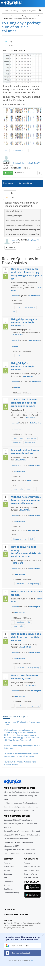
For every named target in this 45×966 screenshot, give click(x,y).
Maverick (17, 429)
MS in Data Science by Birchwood (16, 838)
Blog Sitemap (9, 889)
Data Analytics (18, 163)
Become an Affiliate (31, 870)
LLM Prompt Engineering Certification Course (20, 803)
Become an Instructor (32, 866)
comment (20, 173)
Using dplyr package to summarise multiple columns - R (24, 322)
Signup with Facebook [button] (20, 953)
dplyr (19, 307)
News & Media (9, 866)
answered (14, 240)
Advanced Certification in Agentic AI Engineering (21, 792)
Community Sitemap (11, 893)
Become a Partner (31, 874)
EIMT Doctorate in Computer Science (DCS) (19, 853)
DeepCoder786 (33, 240)
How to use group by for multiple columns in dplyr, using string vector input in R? (26, 273)
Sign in (33, 960)
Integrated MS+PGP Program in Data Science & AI (22, 835)
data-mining (17, 442)
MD (19, 168)
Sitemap (7, 885)
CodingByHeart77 (33, 163)
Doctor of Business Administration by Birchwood (22, 831)
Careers (27, 863)
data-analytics (30, 442)
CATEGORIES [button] (9, 909)
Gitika (29, 480)
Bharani (15, 346)
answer (9, 173)
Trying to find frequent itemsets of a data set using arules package (24, 402)
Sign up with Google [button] (20, 945)
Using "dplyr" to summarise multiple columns (22, 366)
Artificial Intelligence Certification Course (19, 810)
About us (7, 863)
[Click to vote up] (6, 41)
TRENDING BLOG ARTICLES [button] (16, 915)
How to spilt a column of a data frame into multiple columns (26, 637)
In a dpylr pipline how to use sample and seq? (25, 451)
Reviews (7, 870)
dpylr (6, 150)
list (29, 622)
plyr (14, 311)
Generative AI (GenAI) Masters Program (18, 820)
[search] (40, 10)
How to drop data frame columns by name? (24, 677)
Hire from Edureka (31, 878)
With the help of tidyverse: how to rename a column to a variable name (26, 500)
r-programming (17, 150)
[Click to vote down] (6, 46)
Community (8, 881)
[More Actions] (40, 173)
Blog (5, 878)
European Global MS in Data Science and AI (20, 850)
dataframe (20, 584)
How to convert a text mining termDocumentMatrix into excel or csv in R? (26, 551)
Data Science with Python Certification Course (21, 807)
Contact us (8, 874)
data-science (31, 438)
